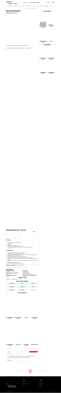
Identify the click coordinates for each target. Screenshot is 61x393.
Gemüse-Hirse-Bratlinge (51, 25)
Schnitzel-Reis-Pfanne (26, 345)
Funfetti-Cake (18, 344)
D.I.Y (29, 2)
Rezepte (25, 2)
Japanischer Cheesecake (10, 270)
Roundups (38, 2)
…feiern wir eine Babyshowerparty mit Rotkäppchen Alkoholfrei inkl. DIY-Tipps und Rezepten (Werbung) (43, 25)
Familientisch (28, 8)
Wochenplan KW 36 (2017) (43, 42)
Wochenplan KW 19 (34, 344)
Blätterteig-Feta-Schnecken (11, 275)
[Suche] (54, 2)
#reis (20, 279)
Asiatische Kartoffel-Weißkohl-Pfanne (29, 275)
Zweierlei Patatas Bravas (35, 318)
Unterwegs (32, 2)
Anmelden (36, 348)
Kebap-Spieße (25, 270)
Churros (51, 41)
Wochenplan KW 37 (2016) (18, 318)
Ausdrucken (34, 231)
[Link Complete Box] (43, 53)
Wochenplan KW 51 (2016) (9, 318)
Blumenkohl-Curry (26, 272)
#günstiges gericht (15, 279)
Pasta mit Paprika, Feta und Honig (12, 272)
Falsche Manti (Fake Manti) (9, 345)
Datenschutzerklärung (26, 357)
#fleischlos (8, 279)
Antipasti (26, 317)
